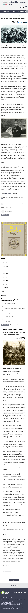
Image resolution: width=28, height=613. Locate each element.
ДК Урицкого (7, 321)
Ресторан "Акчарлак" (8, 316)
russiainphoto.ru (8, 193)
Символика (6, 11)
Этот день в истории (16, 15)
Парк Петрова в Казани (9, 305)
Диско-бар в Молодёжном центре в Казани (13, 319)
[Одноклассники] (20, 22)
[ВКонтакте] (18, 22)
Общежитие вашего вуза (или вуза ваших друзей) (14, 308)
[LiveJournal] (26, 22)
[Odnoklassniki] (21, 7)
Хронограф (13, 11)
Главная (3, 15)
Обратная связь (14, 585)
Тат (25, 7)
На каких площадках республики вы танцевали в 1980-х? (12, 299)
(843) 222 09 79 (9, 597)
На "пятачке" (7, 313)
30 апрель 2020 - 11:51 (20, 338)
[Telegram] (22, 22)
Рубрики (8, 15)
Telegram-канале (5, 198)
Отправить (5, 214)
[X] (24, 22)
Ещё (14, 580)
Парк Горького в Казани (9, 303)
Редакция (15, 21)
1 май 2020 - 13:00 (14, 22)
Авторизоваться (12, 214)
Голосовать (5, 324)
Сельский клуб (7, 311)
